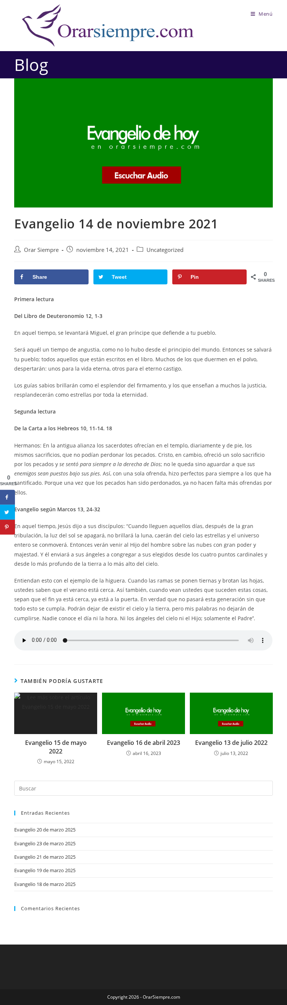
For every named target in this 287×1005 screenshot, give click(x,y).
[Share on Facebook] (7, 497)
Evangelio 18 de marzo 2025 (44, 884)
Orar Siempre (41, 249)
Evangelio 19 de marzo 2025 (44, 870)
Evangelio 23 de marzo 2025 (44, 843)
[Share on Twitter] (7, 512)
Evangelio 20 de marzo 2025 (44, 829)
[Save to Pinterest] (7, 527)
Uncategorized (164, 249)
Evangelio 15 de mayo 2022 (56, 747)
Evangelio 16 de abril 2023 (143, 743)
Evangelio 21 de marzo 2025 (44, 856)
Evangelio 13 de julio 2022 (231, 743)
